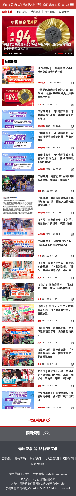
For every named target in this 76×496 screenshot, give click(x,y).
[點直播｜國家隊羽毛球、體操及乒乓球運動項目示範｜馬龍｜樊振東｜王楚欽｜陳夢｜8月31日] (18, 378)
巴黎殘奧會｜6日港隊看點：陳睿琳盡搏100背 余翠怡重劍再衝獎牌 (56, 115)
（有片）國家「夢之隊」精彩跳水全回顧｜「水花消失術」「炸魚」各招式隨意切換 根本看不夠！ (56, 267)
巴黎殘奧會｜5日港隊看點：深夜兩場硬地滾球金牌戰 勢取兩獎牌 (56, 137)
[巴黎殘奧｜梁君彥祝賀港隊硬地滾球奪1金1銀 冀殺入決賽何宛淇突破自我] (18, 205)
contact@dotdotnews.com (56, 474)
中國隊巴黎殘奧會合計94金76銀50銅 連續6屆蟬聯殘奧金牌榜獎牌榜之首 (37, 46)
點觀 (57, 4)
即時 (38, 4)
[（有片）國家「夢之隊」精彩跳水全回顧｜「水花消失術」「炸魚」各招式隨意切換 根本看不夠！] (18, 270)
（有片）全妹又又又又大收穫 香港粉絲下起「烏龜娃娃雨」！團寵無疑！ (56, 310)
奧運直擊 (50, 11)
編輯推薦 (7, 11)
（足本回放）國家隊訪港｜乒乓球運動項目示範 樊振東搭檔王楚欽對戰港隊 (56, 353)
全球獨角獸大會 (26, 4)
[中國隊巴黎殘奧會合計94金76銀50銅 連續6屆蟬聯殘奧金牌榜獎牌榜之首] (38, 36)
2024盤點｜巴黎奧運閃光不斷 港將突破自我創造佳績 (56, 70)
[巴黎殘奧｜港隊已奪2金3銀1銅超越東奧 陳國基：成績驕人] (18, 183)
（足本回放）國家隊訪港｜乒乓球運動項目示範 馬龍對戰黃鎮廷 (56, 331)
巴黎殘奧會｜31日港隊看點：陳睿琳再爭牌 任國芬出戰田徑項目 (56, 396)
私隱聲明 (68, 458)
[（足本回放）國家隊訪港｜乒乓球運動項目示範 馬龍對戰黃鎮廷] (18, 335)
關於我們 (35, 458)
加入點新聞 (52, 458)
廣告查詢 (20, 458)
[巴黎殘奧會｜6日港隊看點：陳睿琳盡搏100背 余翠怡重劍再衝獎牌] (18, 119)
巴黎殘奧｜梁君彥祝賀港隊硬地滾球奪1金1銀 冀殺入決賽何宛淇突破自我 (56, 202)
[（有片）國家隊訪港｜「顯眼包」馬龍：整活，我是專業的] (18, 292)
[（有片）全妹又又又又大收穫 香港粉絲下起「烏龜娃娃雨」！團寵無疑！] (18, 313)
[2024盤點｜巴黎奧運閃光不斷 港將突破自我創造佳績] (18, 75)
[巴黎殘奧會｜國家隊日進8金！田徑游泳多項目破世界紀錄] (18, 248)
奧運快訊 (22, 11)
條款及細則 (38, 464)
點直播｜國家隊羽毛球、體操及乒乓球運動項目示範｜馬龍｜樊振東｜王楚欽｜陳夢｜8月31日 (56, 375)
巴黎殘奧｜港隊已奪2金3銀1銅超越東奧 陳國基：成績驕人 (56, 178)
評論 (51, 4)
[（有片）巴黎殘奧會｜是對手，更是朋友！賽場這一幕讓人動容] (18, 227)
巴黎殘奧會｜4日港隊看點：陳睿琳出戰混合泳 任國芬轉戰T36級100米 (56, 158)
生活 (64, 4)
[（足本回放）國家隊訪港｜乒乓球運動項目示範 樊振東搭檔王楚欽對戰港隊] (18, 357)
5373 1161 (27, 474)
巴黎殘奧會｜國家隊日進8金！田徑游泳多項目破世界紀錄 (56, 243)
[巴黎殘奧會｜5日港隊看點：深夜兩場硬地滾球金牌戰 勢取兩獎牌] (18, 140)
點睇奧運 (64, 11)
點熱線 (6, 458)
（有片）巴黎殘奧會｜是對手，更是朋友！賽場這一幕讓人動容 (56, 221)
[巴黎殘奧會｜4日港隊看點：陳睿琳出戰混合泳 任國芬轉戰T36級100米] (18, 162)
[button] (55, 53)
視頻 (45, 4)
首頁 (10, 4)
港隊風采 (36, 11)
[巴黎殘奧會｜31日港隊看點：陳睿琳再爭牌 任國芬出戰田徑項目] (18, 400)
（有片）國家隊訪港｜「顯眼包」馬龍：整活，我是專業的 (56, 286)
